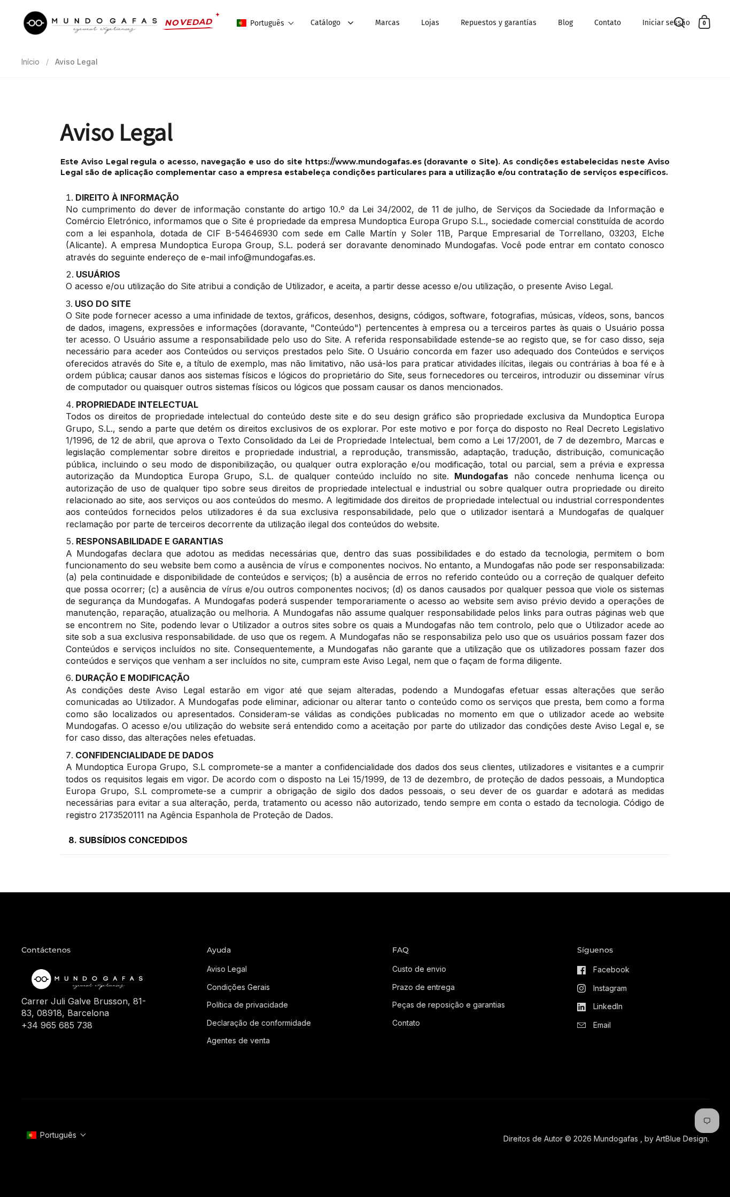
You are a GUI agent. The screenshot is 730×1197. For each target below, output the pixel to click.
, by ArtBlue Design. (674, 1138)
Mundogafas (616, 1138)
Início (30, 61)
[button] (265, 23)
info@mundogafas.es (270, 257)
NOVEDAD (189, 22)
